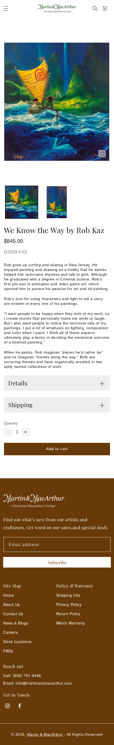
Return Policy (68, 613)
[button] (6, 8)
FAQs (8, 650)
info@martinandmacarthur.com (44, 683)
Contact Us (13, 613)
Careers (10, 632)
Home (8, 595)
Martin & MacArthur (45, 734)
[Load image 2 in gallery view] (57, 202)
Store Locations (17, 641)
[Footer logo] (57, 501)
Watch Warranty (70, 623)
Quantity (11, 423)
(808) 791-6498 (27, 675)
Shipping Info (68, 595)
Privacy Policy (68, 604)
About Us (11, 604)
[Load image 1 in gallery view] (21, 202)
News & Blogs (15, 623)
